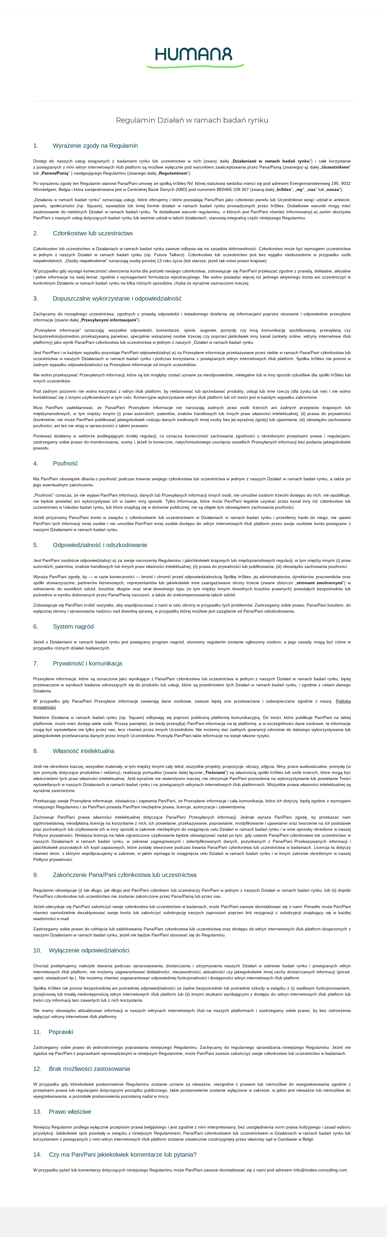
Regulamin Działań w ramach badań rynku (192, 120)
